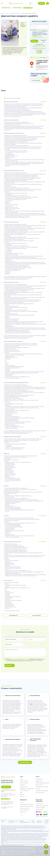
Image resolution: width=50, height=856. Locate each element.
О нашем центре (23, 786)
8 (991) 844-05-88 (17, 7)
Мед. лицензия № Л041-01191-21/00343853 (7, 808)
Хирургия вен (39, 781)
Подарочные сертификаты (42, 805)
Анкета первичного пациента (27, 804)
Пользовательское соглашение (38, 37)
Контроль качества (24, 808)
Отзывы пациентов (24, 790)
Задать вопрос (33, 821)
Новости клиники (24, 781)
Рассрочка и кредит (40, 807)
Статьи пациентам (24, 810)
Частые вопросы (24, 783)
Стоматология (39, 779)
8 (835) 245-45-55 (6, 7)
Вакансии (22, 794)
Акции (21, 802)
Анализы (38, 788)
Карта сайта (23, 812)
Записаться (41, 3)
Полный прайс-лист (13, 615)
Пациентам (22, 784)
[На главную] (16, 3)
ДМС (21, 792)
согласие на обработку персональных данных (39, 30)
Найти (29, 5)
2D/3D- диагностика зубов (42, 786)
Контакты (22, 796)
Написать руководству (40, 821)
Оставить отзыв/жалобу (47, 821)
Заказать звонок (6, 787)
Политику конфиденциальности (36, 36)
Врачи (21, 779)
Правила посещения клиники (27, 806)
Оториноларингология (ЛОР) (42, 783)
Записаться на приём (6, 783)
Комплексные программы (42, 790)
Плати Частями (39, 809)
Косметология (39, 784)
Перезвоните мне (43, 41)
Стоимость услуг (39, 803)
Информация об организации (27, 788)
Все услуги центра (40, 792)
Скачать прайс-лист (43, 57)
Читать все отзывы (24, 762)
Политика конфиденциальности (24, 821)
